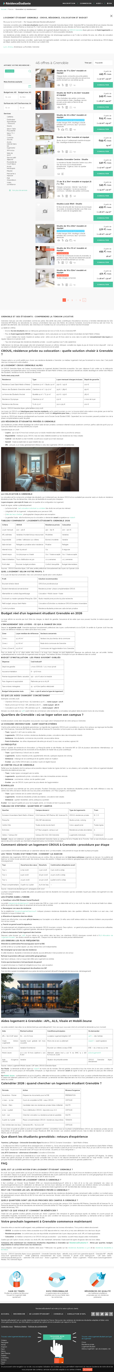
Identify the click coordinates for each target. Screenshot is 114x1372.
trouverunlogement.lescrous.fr (25, 911)
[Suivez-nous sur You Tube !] (106, 1314)
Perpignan (4, 1342)
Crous (84, 1342)
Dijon (3, 1349)
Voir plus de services (19, 190)
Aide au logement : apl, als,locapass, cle (96, 1349)
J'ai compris (87, 1369)
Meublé (9, 171)
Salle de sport (10, 154)
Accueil (5, 1314)
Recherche (19, 1314)
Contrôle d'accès (10, 139)
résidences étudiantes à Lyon (79, 1248)
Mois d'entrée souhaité (13, 82)
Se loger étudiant (39, 1314)
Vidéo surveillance (11, 183)
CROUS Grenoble (75, 30)
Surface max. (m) (25, 103)
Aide (99, 3)
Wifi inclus (10, 150)
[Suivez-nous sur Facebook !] (93, 1314)
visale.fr (72, 517)
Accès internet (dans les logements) (12, 145)
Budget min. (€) (10, 92)
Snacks (9, 126)
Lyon (5, 47)
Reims (3, 1351)
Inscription (69, 3)
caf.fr (23, 711)
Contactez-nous (7, 1326)
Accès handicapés (11, 167)
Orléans (4, 1340)
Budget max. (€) (24, 92)
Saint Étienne (5, 1353)
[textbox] (15, 75)
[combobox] (18, 73)
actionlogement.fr (94, 1053)
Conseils (58, 1314)
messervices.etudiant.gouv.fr (18, 903)
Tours (3, 1362)
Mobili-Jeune (9, 1076)
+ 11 (74, 85)
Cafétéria (10, 117)
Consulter (103, 85)
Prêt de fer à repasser (11, 175)
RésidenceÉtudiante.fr (78, 1243)
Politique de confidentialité (37, 1326)
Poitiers (3, 1355)
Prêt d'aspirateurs (11, 179)
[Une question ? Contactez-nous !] (111, 1314)
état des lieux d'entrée (14, 514)
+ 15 (74, 240)
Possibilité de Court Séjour (11, 163)
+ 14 (74, 129)
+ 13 (74, 107)
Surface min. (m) (11, 103)
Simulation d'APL (76, 1314)
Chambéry (5, 1358)
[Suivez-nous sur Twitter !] (102, 1314)
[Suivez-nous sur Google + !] (98, 1314)
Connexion (86, 3)
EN (110, 3)
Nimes (3, 1345)
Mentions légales (20, 1326)
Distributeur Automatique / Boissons (11, 121)
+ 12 (74, 152)
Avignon (4, 1347)
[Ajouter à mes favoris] (39, 72)
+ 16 (74, 196)
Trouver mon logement (57, 1337)
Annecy (10, 47)
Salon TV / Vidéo (11, 134)
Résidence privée (88, 1344)
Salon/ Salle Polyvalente (11, 130)
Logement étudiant (88, 1346)
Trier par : (88, 63)
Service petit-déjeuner (11, 158)
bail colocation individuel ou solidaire (31, 508)
